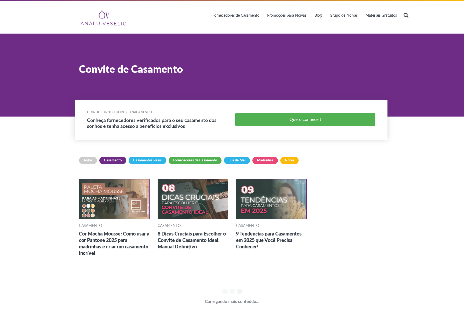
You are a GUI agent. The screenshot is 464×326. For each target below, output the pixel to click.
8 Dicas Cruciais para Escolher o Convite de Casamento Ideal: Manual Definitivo (192, 240)
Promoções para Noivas (286, 15)
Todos (88, 160)
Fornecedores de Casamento (235, 15)
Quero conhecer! (305, 119)
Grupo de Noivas (344, 15)
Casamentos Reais (147, 160)
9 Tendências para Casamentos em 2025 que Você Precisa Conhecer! (269, 240)
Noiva (289, 160)
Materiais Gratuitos (381, 15)
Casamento (113, 160)
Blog (318, 15)
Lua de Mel (237, 160)
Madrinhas (265, 160)
